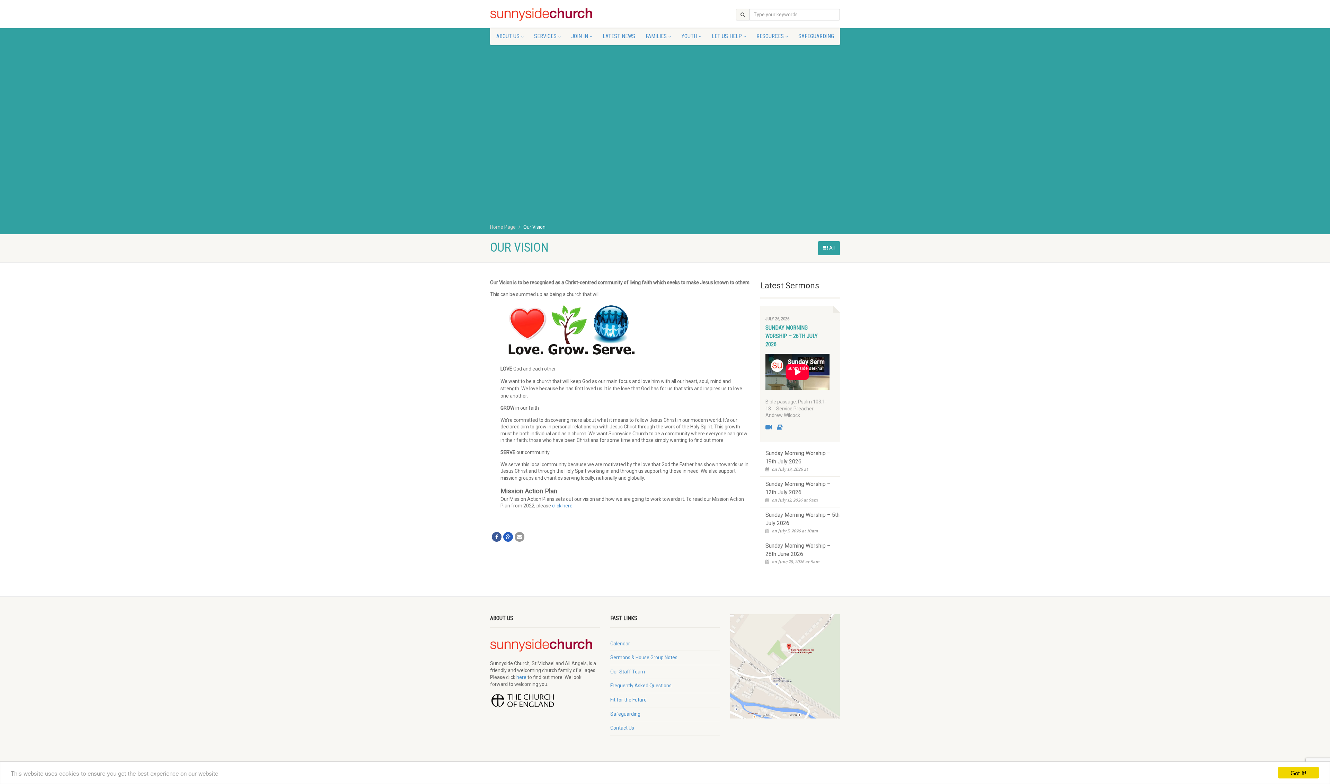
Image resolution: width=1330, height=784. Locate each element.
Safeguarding (816, 36)
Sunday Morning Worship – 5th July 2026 (802, 519)
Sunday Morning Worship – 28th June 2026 (798, 549)
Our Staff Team (627, 671)
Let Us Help (727, 36)
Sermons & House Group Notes (643, 657)
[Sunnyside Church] (545, 14)
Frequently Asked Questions (641, 685)
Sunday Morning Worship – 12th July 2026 (798, 488)
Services (545, 36)
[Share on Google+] (508, 537)
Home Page (503, 227)
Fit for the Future (628, 700)
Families (656, 36)
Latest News (619, 36)
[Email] (519, 537)
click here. (563, 505)
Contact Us (622, 728)
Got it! (1298, 772)
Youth (689, 36)
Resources (770, 36)
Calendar (620, 643)
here (521, 677)
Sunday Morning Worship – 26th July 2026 (791, 336)
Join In (579, 36)
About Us (508, 36)
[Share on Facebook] (497, 537)
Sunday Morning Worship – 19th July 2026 (798, 457)
